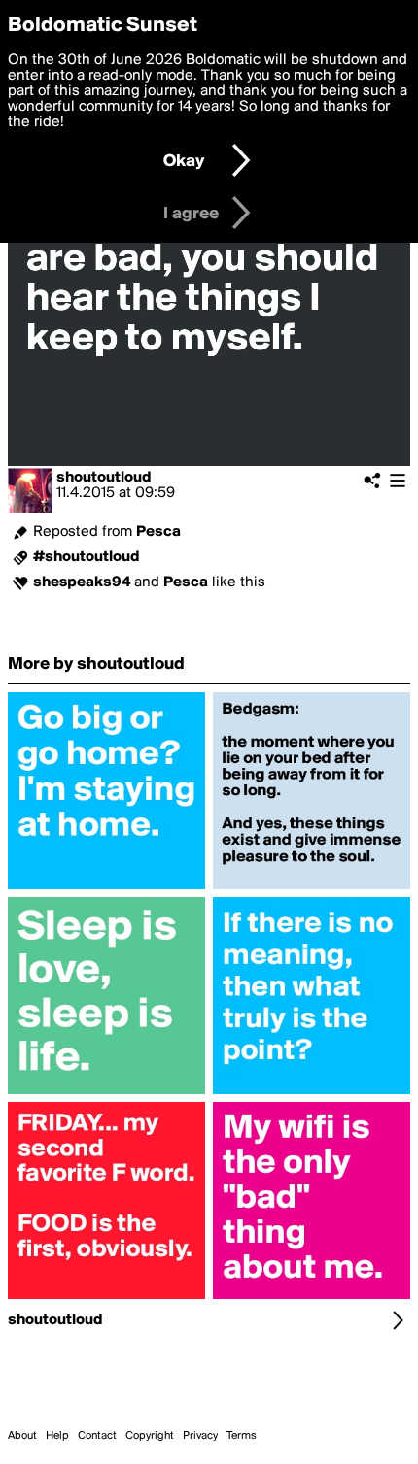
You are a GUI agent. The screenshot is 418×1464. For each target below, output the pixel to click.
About (22, 1436)
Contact (97, 1436)
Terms (241, 1436)
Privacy (200, 1436)
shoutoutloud (104, 477)
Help (57, 1436)
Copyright (149, 1436)
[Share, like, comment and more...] (106, 889)
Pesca (158, 532)
